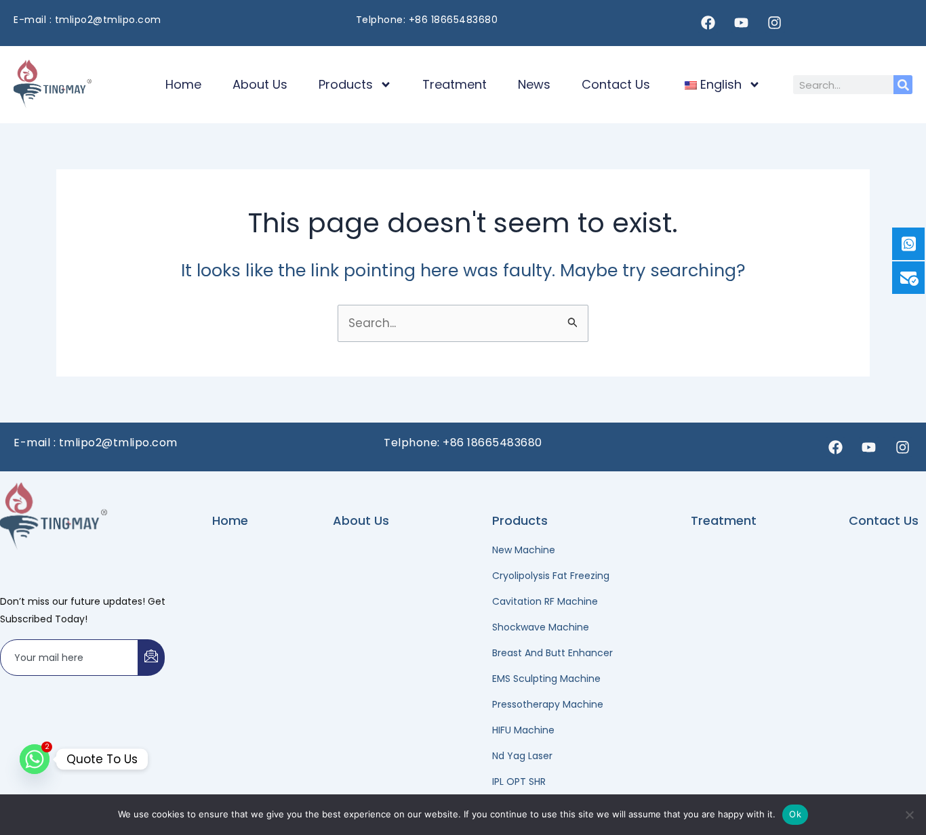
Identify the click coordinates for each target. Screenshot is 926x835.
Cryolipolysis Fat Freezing (550, 575)
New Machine (523, 550)
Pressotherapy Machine (547, 704)
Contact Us (616, 84)
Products (346, 84)
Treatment (454, 84)
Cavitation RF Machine (545, 601)
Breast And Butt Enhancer (552, 653)
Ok (795, 814)
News (534, 84)
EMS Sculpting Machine (546, 678)
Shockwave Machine (540, 627)
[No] (909, 814)
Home (183, 84)
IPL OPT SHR (519, 781)
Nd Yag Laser (522, 756)
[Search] (902, 84)
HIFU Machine (523, 730)
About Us (260, 84)
